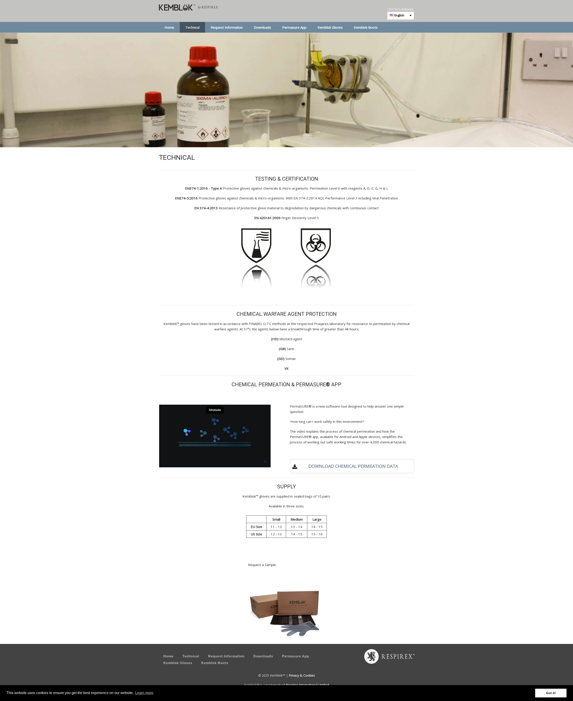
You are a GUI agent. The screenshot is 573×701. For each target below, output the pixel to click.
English (399, 15)
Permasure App (294, 27)
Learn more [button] (144, 693)
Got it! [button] (551, 693)
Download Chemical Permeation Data (352, 466)
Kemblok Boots (366, 27)
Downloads (262, 27)
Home (169, 27)
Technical (192, 27)
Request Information (227, 27)
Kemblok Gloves (330, 27)
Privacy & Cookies (302, 675)
